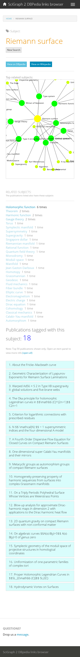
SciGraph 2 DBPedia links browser (34, 4)
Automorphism (16, 320)
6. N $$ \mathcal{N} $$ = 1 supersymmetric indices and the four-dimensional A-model (37, 428)
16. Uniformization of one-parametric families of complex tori (38, 563)
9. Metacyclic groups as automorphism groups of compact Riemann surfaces (39, 466)
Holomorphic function (20, 207)
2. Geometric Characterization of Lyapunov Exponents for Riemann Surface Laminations (38, 375)
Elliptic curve (14, 292)
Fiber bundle (14, 288)
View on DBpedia (16, 64)
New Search (13, 50)
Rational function (17, 247)
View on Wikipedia (41, 64)
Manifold (12, 264)
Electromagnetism (18, 296)
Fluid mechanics (16, 284)
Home (9, 18)
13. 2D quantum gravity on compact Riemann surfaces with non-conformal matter (39, 523)
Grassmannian (15, 276)
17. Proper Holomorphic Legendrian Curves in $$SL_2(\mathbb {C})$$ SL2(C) (39, 576)
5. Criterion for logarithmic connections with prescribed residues (37, 416)
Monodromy (14, 256)
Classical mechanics (19, 312)
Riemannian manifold (20, 243)
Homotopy (13, 272)
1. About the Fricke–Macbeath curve (32, 365)
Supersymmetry (16, 231)
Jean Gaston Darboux (20, 268)
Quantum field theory (20, 251)
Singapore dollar (17, 239)
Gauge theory (15, 219)
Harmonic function (18, 215)
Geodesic (12, 280)
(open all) (27, 352)
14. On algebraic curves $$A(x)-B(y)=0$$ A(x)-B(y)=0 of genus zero (38, 535)
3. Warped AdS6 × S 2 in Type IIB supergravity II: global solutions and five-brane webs (39, 388)
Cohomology (14, 308)
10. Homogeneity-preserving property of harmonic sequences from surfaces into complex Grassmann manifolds (35, 480)
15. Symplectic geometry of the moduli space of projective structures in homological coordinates (40, 549)
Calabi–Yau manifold (19, 316)
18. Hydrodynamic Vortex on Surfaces (34, 587)
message (22, 634)
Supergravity (14, 235)
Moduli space (15, 260)
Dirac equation (15, 304)
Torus (9, 223)
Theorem (12, 211)
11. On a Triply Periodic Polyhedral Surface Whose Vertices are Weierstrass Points (36, 494)
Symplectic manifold (19, 227)
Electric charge (15, 300)
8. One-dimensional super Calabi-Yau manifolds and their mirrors (40, 453)
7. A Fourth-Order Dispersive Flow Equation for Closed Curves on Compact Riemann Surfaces (39, 441)
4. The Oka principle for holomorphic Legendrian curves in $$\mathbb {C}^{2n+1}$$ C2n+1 (39, 401)
